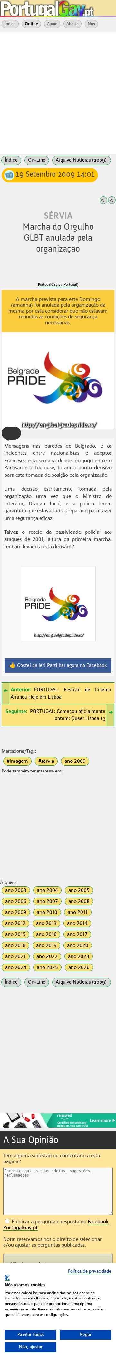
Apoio (52, 24)
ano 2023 (78, 956)
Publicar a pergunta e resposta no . (56, 1224)
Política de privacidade (89, 1271)
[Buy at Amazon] (58, 1127)
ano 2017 (77, 934)
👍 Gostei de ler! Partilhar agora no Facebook (58, 665)
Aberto (72, 24)
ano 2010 (47, 912)
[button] (11, 433)
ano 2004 (47, 890)
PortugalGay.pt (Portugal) (58, 284)
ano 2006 (15, 901)
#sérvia (46, 761)
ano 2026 (79, 967)
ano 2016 (46, 934)
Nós (91, 24)
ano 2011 (78, 912)
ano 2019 (46, 945)
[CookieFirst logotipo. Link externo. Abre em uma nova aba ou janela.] (7, 1278)
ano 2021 (15, 956)
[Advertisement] (58, 92)
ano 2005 (79, 890)
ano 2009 (75, 761)
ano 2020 (77, 945)
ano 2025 (47, 967)
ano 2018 (15, 945)
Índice (10, 24)
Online (31, 24)
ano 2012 (15, 923)
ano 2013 (46, 923)
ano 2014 (77, 923)
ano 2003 (15, 890)
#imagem (17, 761)
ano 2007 (47, 901)
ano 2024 (15, 967)
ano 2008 (79, 901)
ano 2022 (47, 956)
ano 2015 (15, 934)
